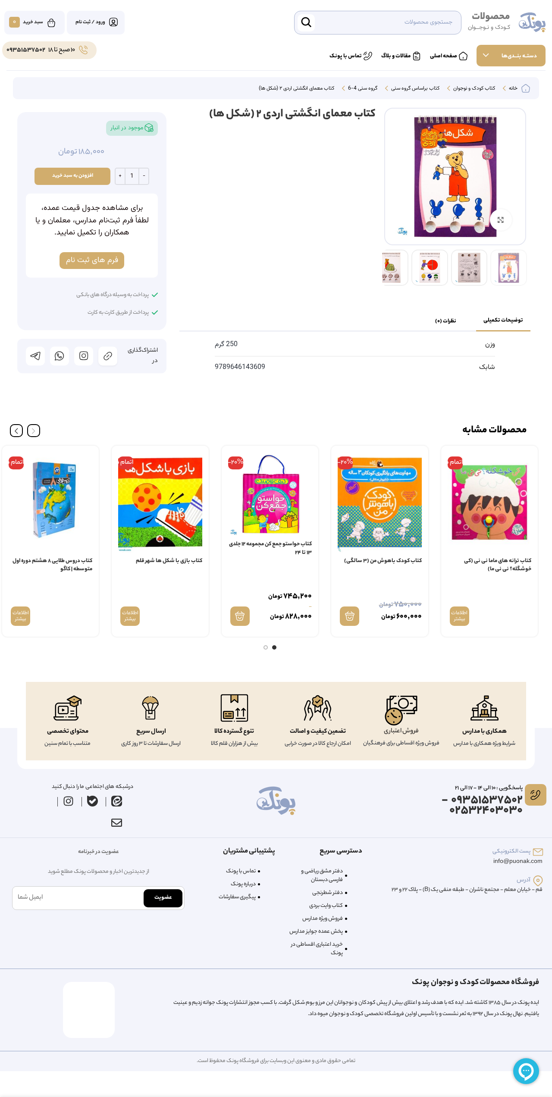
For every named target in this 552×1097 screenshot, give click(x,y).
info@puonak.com (518, 861)
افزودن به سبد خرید (72, 176)
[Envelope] (116, 822)
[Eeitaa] (117, 801)
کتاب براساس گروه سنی (414, 88)
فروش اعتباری (401, 731)
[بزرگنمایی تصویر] (500, 220)
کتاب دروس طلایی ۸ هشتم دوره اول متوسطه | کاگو (52, 565)
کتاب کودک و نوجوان (473, 88)
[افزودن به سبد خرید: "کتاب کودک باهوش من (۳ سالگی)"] (349, 616)
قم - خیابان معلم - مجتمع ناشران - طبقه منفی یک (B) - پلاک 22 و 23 (467, 889)
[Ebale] (93, 801)
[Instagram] (68, 801)
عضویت (163, 897)
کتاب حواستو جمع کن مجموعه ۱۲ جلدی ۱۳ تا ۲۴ (270, 548)
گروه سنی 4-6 (362, 88)
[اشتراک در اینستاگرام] (83, 356)
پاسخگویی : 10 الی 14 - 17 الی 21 (488, 788)
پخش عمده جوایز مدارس (316, 931)
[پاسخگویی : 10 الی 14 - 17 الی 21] (535, 795)
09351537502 (25, 50)
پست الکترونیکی (511, 851)
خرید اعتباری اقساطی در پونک (317, 949)
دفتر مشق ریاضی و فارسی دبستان (322, 875)
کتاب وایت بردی (326, 905)
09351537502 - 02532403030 (482, 806)
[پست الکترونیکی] (538, 852)
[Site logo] (532, 23)
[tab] (503, 321)
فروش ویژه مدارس (322, 918)
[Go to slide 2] (265, 647)
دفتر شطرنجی (327, 892)
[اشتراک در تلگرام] (35, 356)
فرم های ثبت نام (92, 260)
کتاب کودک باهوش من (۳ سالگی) (383, 561)
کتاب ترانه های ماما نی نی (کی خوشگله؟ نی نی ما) (497, 565)
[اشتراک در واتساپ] (59, 356)
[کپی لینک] (107, 356)
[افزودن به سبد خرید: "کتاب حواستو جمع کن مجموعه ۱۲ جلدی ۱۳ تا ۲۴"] (240, 616)
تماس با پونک (241, 871)
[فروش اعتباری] (401, 710)
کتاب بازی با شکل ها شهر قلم (169, 561)
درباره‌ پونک (243, 884)
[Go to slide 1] (274, 647)
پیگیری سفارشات (237, 897)
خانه (513, 88)
